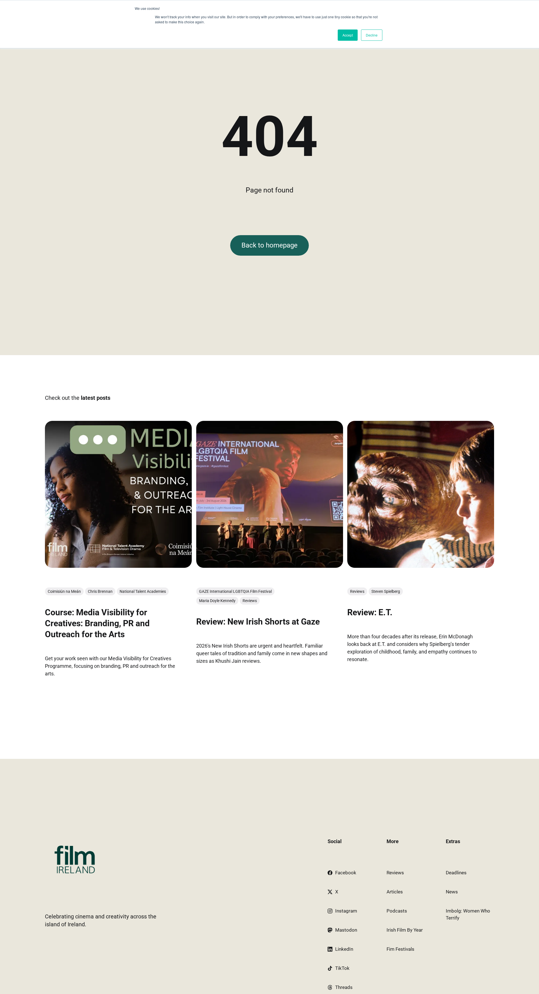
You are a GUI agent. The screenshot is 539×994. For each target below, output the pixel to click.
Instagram (346, 911)
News (452, 892)
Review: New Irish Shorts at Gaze (258, 622)
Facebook (345, 872)
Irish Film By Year (405, 930)
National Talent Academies (143, 591)
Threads (344, 987)
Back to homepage (269, 245)
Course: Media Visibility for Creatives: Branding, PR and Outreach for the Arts (97, 623)
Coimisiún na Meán (64, 591)
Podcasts (397, 911)
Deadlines (456, 872)
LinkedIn (344, 949)
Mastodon (346, 930)
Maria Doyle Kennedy (217, 600)
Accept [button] (347, 35)
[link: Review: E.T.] (420, 565)
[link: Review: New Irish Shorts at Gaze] (269, 565)
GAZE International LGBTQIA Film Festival (235, 591)
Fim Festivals (400, 949)
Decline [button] (372, 35)
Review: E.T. (369, 612)
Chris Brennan (100, 591)
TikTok (342, 968)
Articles (395, 892)
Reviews (250, 600)
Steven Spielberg (385, 591)
